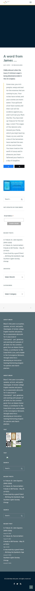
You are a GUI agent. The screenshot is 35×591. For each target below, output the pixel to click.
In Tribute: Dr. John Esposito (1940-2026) (13, 241)
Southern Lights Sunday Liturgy (12, 260)
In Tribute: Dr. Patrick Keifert (13, 245)
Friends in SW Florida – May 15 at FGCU (14, 249)
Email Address (8, 216)
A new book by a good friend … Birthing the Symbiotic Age (14, 254)
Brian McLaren (18, 65)
